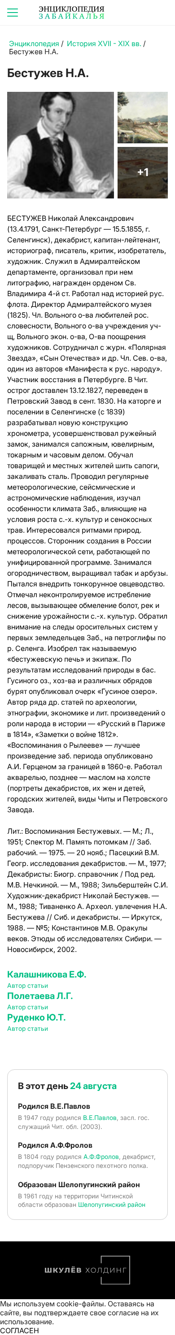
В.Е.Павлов (100, 1117)
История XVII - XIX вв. (104, 43)
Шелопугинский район (111, 1204)
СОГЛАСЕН (19, 1330)
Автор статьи (27, 985)
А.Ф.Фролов (101, 1156)
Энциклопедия (34, 43)
